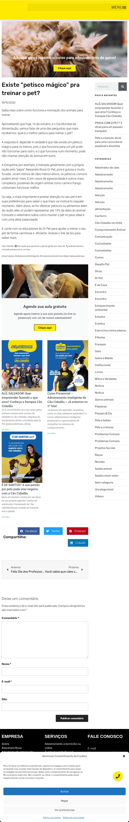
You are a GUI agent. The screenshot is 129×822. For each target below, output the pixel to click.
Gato (98, 351)
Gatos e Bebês (104, 358)
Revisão (100, 461)
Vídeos (99, 496)
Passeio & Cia (103, 413)
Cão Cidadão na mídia (108, 222)
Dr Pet (99, 278)
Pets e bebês (103, 420)
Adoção (100, 195)
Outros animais (104, 399)
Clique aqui (64, 68)
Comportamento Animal (110, 229)
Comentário (10, 618)
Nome (6, 664)
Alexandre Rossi (12, 748)
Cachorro (101, 216)
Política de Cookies (52, 817)
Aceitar (64, 791)
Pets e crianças (104, 427)
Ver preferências (65, 810)
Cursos (99, 257)
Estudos (100, 316)
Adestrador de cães (107, 167)
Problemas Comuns (107, 434)
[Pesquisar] (122, 86)
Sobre (5, 743)
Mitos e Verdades (106, 378)
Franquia (100, 344)
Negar (64, 800)
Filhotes (100, 337)
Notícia (99, 385)
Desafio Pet (102, 264)
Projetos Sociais (105, 448)
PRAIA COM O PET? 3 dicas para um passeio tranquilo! (109, 127)
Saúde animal (103, 468)
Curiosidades (103, 243)
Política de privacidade (73, 817)
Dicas (98, 271)
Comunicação (103, 236)
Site (4, 699)
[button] (124, 756)
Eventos (100, 323)
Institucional (102, 365)
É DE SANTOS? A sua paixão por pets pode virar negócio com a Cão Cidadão (21, 489)
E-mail (7, 681)
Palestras (101, 406)
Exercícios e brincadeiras (110, 330)
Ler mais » (6, 430)
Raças (99, 454)
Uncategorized (104, 489)
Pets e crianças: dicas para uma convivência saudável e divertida (108, 142)
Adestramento (104, 174)
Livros (99, 372)
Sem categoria (104, 482)
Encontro (100, 292)
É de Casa (101, 285)
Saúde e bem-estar (106, 475)
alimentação (103, 209)
